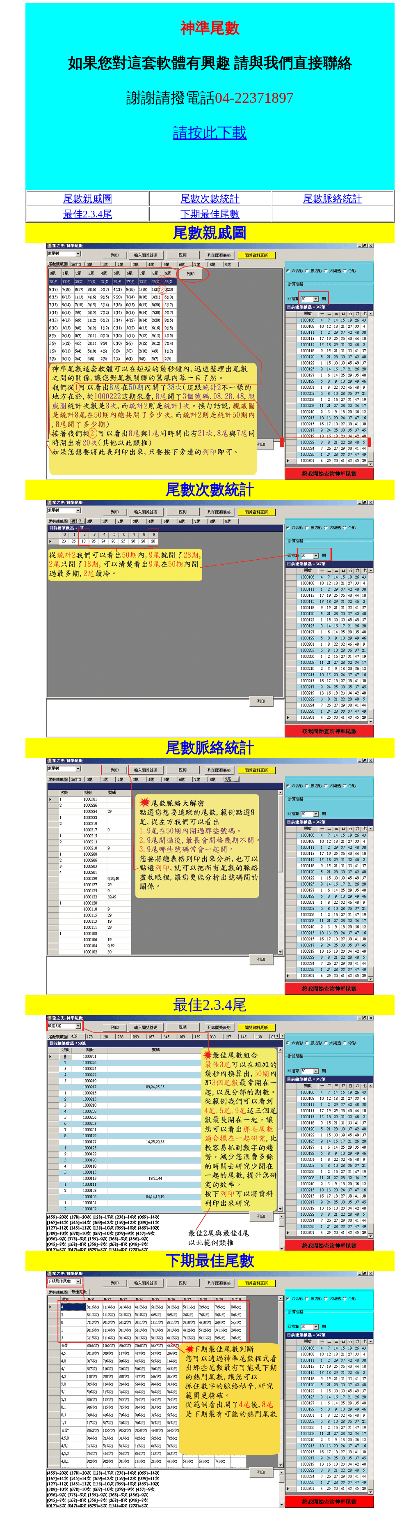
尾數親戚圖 (87, 198)
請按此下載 (210, 133)
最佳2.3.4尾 (87, 214)
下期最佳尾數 (210, 214)
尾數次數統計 (210, 198)
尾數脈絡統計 (332, 198)
